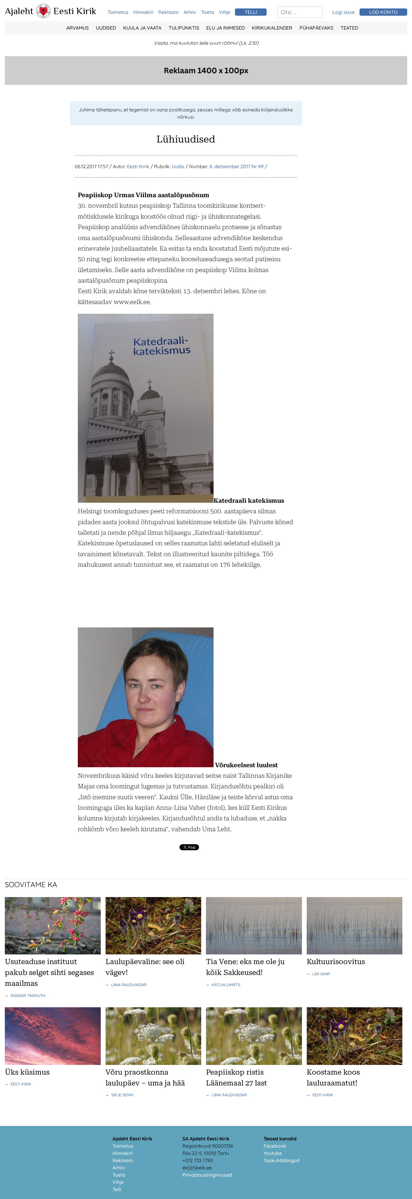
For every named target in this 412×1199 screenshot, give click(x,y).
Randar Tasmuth (28, 995)
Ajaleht (19, 10)
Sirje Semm (122, 1094)
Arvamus (77, 28)
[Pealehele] (43, 17)
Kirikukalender (272, 28)
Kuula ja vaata (142, 28)
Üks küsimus (27, 1072)
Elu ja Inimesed (225, 28)
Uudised (106, 28)
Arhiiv (190, 12)
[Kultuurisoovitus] (355, 953)
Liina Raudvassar (129, 984)
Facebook (275, 1146)
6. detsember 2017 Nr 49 (237, 166)
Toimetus (118, 12)
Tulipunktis (184, 28)
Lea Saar (321, 973)
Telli (117, 1189)
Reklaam (168, 12)
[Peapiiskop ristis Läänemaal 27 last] (254, 1063)
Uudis (178, 166)
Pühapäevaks (316, 28)
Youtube (273, 1153)
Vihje (224, 12)
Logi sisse (343, 12)
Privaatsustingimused (207, 1175)
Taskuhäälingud (281, 1160)
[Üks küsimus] (53, 1063)
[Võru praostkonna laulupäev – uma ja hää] (153, 1063)
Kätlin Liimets (226, 984)
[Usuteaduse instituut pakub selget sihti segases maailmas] (53, 953)
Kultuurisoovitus (336, 961)
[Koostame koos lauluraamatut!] (355, 1063)
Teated (349, 28)
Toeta (207, 12)
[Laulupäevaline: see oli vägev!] (153, 953)
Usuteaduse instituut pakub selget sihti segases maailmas (49, 972)
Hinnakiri (143, 12)
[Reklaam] (206, 83)
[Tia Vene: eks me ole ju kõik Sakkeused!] (254, 953)
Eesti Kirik (75, 10)
